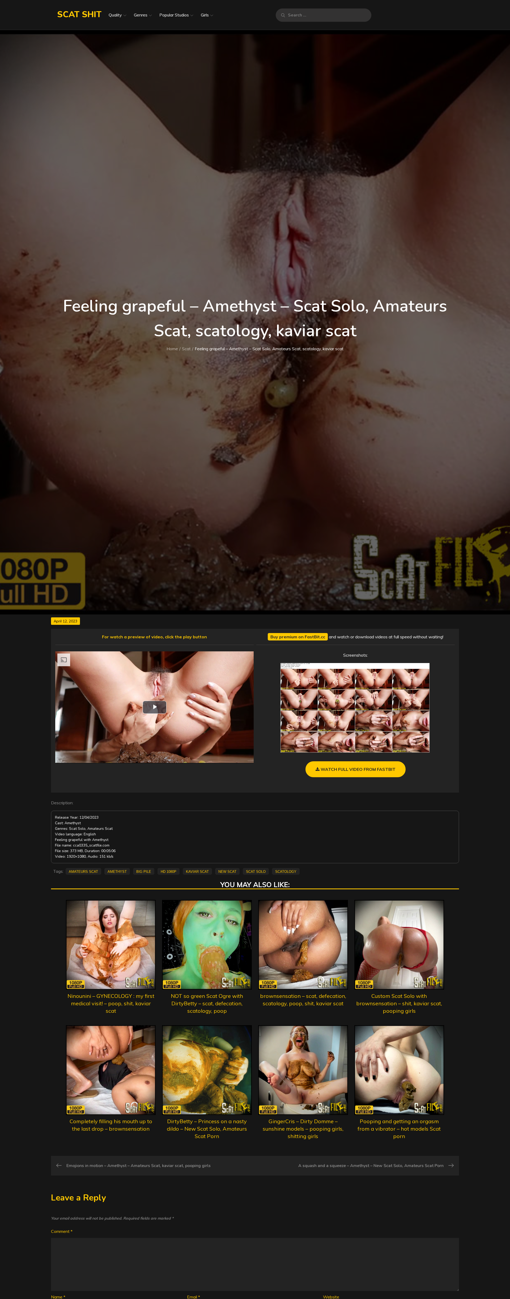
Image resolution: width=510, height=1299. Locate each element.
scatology (285, 871)
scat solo (256, 871)
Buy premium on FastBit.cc (297, 636)
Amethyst (117, 871)
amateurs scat (83, 871)
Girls (205, 15)
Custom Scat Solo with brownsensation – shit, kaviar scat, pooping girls (399, 1003)
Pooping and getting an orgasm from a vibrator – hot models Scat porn (399, 1128)
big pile (143, 871)
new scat (227, 871)
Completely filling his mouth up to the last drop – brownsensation (111, 1125)
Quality (115, 15)
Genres (140, 15)
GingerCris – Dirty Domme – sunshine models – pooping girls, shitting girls (303, 1128)
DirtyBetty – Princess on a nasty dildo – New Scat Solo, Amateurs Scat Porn (207, 1128)
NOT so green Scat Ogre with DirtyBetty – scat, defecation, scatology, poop (207, 1003)
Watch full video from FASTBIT (358, 769)
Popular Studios (174, 15)
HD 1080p (168, 871)
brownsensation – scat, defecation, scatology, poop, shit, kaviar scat (303, 1000)
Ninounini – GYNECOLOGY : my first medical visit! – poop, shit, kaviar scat (110, 1003)
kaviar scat (197, 871)
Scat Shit (79, 14)
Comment (62, 1231)
